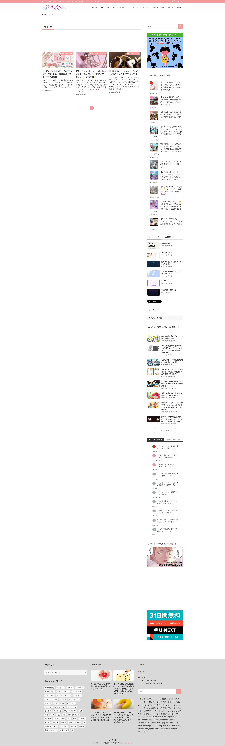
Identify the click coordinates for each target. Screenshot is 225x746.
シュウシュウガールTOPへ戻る (151, 683)
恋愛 (74, 718)
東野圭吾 (55, 722)
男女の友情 (64, 726)
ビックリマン (72, 707)
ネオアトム (71, 703)
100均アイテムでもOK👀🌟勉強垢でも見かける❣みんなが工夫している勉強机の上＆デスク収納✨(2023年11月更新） (168, 206)
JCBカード (60, 688)
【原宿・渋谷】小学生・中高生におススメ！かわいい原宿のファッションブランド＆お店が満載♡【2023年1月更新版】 (168, 132)
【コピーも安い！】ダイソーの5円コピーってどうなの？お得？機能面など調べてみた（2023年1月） (171, 86)
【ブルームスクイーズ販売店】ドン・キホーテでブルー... (167, 475)
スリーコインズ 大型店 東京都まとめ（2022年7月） (171, 162)
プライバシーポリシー (147, 680)
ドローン (48, 703)
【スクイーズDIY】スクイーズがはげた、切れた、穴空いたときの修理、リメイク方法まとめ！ (171, 222)
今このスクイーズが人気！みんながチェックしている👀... (167, 521)
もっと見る (165, 430)
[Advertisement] (165, 588)
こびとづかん (76, 691)
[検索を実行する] (180, 26)
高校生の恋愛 (64, 730)
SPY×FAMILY (49, 691)
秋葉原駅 (73, 726)
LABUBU (70, 688)
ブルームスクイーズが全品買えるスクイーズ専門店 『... (167, 512)
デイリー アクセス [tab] (155, 440)
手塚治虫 (82, 718)
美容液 (81, 726)
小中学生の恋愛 (59, 718)
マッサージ (58, 711)
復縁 (68, 718)
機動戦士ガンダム (75, 722)
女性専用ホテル (73, 715)
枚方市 (63, 722)
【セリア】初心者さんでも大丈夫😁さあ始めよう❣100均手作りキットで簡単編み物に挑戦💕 (171, 190)
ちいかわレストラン (64, 695)
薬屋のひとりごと (51, 730)
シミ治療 (63, 699)
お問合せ (141, 671)
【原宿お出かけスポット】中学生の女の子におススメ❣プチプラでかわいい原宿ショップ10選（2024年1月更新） (171, 175)
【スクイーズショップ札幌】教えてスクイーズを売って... (167, 484)
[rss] (175, 1)
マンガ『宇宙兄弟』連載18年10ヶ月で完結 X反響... (167, 530)
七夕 (80, 711)
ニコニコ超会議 (59, 703)
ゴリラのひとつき (51, 699)
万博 (46, 715)
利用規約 (141, 677)
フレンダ (48, 711)
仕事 (52, 715)
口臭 (58, 715)
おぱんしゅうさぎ (63, 691)
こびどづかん (49, 695)
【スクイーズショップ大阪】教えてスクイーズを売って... (167, 447)
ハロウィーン (60, 707)
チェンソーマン (74, 699)
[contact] (178, 1)
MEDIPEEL (80, 688)
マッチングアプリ (70, 711)
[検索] (181, 1)
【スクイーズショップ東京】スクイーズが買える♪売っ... (167, 493)
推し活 (47, 722)
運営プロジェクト (145, 674)
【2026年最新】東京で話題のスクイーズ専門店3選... (167, 456)
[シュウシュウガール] (54, 7)
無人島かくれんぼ (51, 726)
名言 (64, 715)
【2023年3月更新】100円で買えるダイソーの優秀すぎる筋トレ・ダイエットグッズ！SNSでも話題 (171, 100)
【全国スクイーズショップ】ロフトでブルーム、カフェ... (167, 465)
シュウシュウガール (125, 743)
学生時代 (48, 718)
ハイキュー (49, 707)
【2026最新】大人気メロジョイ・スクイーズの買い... (167, 502)
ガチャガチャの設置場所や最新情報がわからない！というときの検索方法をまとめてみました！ (171, 115)
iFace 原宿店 (49, 688)
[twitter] (172, 1)
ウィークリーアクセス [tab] (173, 440)
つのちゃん (77, 695)
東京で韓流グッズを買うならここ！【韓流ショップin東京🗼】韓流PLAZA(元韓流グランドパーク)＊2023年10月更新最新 (168, 149)
